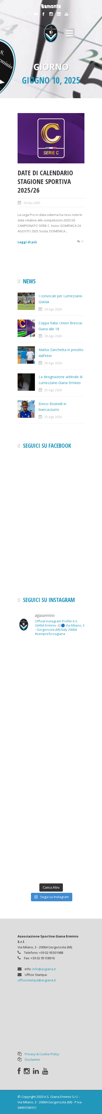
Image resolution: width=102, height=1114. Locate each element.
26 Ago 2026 (53, 363)
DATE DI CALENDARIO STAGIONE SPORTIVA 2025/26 (45, 181)
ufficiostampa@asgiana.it (37, 980)
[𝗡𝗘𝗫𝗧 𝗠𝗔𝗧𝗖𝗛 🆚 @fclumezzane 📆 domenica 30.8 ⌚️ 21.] (51, 820)
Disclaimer (32, 1059)
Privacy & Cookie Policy (42, 1054)
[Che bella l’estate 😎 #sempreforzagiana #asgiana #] (51, 660)
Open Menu (69, 33)
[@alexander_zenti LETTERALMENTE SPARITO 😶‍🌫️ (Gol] (51, 740)
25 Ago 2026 (53, 390)
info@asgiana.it (44, 969)
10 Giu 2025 (31, 203)
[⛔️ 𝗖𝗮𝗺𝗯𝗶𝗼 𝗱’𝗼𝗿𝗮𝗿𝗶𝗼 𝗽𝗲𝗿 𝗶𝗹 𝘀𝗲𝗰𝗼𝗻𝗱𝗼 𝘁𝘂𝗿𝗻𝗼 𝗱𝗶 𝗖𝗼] (51, 700)
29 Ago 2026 (53, 309)
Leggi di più (27, 242)
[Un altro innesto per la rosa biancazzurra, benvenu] (51, 780)
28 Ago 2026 (53, 336)
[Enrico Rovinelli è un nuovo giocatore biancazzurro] (51, 860)
